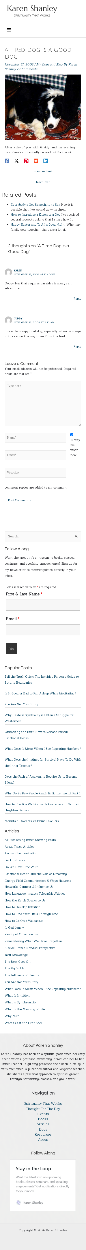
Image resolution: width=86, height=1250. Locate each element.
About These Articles (19, 846)
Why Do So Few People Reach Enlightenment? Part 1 (42, 793)
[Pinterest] (26, 160)
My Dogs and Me (48, 64)
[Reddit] (36, 160)
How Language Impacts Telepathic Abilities (35, 893)
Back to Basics (15, 860)
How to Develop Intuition (22, 907)
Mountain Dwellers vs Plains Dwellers (32, 821)
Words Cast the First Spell (24, 1023)
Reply (77, 298)
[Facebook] (7, 160)
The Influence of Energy (22, 975)
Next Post (43, 182)
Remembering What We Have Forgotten (33, 941)
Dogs (43, 1129)
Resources (43, 1134)
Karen (18, 270)
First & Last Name (24, 594)
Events (43, 1114)
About (43, 1139)
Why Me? (12, 1016)
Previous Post (43, 171)
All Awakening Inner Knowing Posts (30, 839)
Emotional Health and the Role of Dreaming (36, 873)
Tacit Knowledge (16, 954)
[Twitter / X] (16, 160)
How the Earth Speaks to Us (25, 900)
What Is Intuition (17, 995)
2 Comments (28, 69)
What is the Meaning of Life (25, 1009)
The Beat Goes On (17, 961)
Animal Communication (21, 853)
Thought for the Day (43, 1109)
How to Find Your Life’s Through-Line (31, 913)
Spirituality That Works (43, 1103)
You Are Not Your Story (21, 704)
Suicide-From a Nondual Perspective (30, 948)
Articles (43, 1124)
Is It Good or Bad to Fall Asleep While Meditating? (40, 693)
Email (12, 618)
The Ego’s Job (14, 968)
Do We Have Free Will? (21, 867)
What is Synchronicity (21, 1002)
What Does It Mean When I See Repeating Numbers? (43, 748)
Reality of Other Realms (22, 934)
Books (43, 1119)
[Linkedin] (45, 160)
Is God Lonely (14, 927)
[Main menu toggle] (8, 29)
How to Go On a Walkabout (24, 920)
